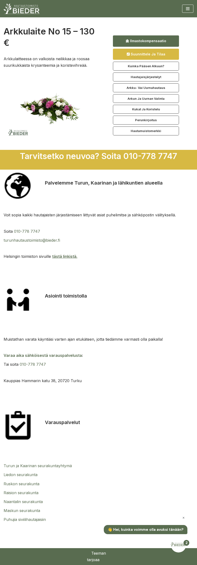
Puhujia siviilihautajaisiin (25, 519)
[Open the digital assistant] (178, 544)
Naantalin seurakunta (23, 501)
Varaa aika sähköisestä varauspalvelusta (43, 355)
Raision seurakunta (21, 492)
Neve (81, 559)
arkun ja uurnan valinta (146, 98)
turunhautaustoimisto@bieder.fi (32, 240)
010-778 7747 (27, 231)
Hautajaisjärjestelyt (146, 77)
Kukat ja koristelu (146, 109)
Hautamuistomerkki (146, 131)
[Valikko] (187, 9)
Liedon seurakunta (20, 474)
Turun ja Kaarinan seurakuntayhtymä (38, 465)
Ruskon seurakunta (21, 483)
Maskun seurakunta (22, 510)
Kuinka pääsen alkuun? (146, 66)
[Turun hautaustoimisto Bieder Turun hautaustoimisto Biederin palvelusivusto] (22, 8)
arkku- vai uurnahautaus (146, 88)
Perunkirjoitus (146, 120)
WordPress (111, 559)
